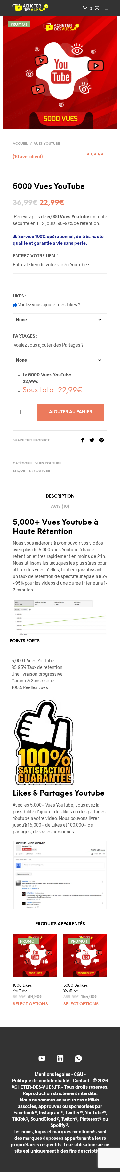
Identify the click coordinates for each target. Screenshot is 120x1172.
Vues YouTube (47, 144)
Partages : (25, 336)
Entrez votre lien (35, 256)
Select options (30, 1004)
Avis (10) (60, 507)
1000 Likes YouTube (22, 988)
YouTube (42, 471)
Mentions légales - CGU (59, 1074)
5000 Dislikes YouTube (75, 988)
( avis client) (28, 156)
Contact (81, 1080)
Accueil (20, 144)
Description (60, 496)
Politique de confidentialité (40, 1080)
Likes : (19, 296)
